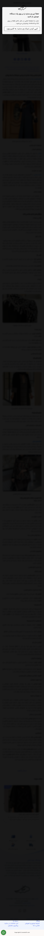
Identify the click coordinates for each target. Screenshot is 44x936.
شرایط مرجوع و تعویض (32, 923)
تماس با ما (36, 926)
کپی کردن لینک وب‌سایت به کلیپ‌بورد (22, 28)
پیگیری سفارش (13, 926)
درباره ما (15, 921)
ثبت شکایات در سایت (11, 923)
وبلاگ (38, 921)
